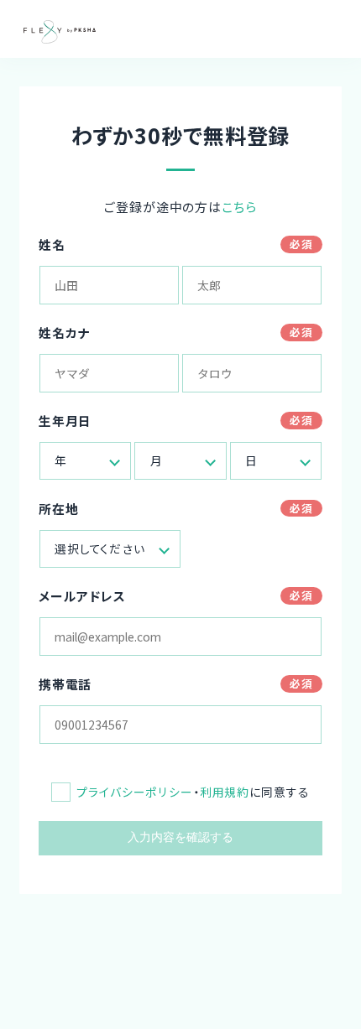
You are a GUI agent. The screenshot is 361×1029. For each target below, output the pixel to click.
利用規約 (224, 791)
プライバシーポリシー (134, 791)
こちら (239, 207)
